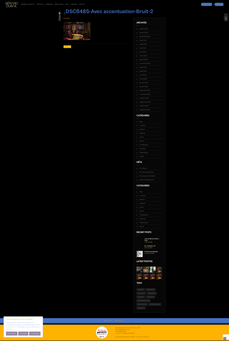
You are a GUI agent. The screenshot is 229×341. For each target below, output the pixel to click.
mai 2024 (143, 48)
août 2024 (143, 40)
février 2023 (144, 83)
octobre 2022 (144, 98)
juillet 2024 (143, 44)
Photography (144, 145)
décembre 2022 (145, 90)
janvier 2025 (144, 32)
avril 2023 (143, 75)
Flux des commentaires (147, 176)
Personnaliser (12, 333)
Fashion (142, 129)
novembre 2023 (145, 63)
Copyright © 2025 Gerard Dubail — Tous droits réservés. (132, 337)
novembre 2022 (145, 94)
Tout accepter (35, 333)
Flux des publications (147, 172)
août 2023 (143, 67)
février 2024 (144, 59)
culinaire (142, 125)
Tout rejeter (23, 333)
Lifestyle (142, 133)
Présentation (144, 152)
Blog (141, 121)
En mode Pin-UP (150, 246)
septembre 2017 (145, 110)
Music (142, 137)
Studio (142, 156)
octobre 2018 (144, 106)
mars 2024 (143, 56)
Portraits (143, 148)
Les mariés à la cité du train (152, 239)
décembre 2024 (145, 36)
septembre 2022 (145, 102)
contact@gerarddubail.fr (127, 333)
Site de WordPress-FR (147, 180)
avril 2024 (143, 52)
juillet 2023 (143, 71)
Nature (142, 141)
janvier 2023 (144, 86)
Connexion (143, 168)
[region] (23, 326)
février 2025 (144, 29)
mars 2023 (143, 79)
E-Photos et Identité (151, 251)
